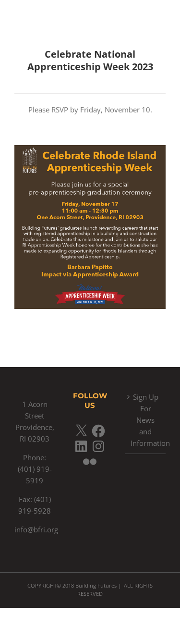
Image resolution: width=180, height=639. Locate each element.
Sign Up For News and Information (146, 420)
